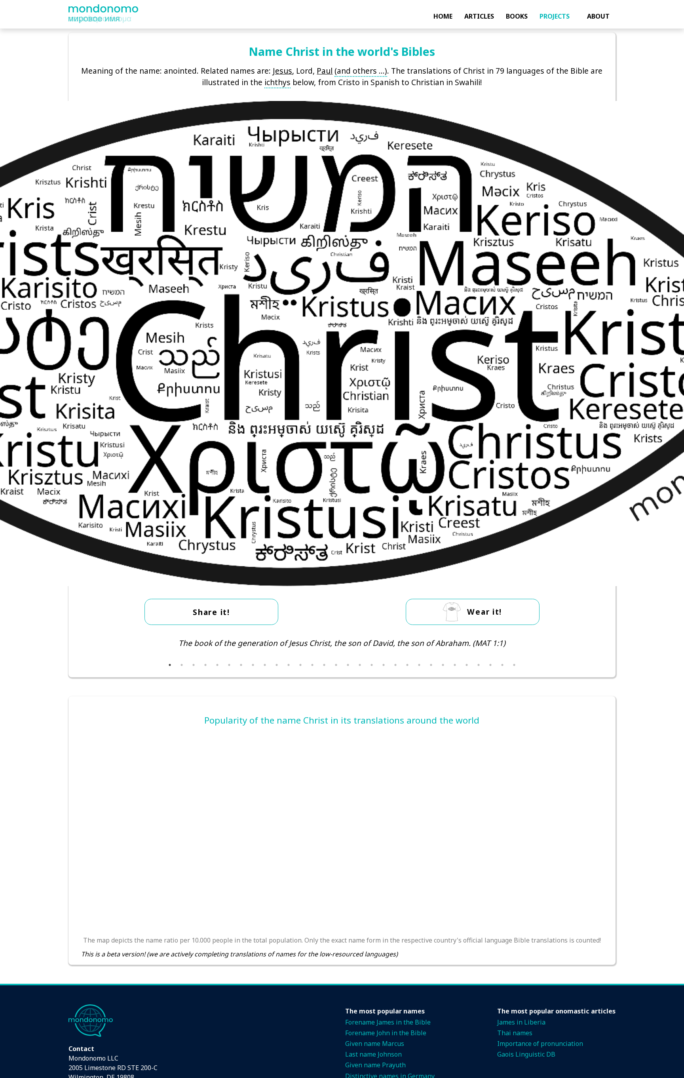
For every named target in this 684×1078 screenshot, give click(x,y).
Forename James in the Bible (388, 1022)
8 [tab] (253, 665)
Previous (75, 648)
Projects (555, 16)
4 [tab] (205, 665)
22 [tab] (419, 665)
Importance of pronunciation (540, 1043)
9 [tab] (265, 665)
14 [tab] (324, 665)
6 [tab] (229, 665)
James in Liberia (521, 1022)
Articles (479, 16)
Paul (324, 70)
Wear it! (484, 611)
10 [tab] (277, 665)
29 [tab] (502, 665)
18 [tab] (372, 665)
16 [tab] (348, 665)
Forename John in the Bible (385, 1032)
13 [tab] (312, 665)
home (442, 16)
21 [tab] (407, 665)
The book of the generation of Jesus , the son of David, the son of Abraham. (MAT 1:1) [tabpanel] (342, 643)
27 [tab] (479, 665)
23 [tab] (431, 665)
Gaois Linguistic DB (526, 1054)
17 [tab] (360, 665)
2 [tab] (182, 665)
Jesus (282, 70)
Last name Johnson (373, 1054)
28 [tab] (490, 665)
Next (609, 648)
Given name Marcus (374, 1043)
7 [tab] (241, 665)
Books (517, 16)
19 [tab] (384, 665)
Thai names (514, 1032)
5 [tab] (217, 665)
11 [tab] (289, 665)
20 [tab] (395, 665)
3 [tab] (194, 665)
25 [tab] (455, 665)
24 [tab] (443, 665)
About (598, 16)
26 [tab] (467, 665)
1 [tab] (170, 665)
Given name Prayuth (375, 1065)
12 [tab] (300, 665)
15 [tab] (336, 665)
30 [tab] (514, 665)
